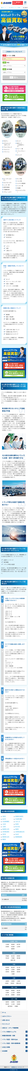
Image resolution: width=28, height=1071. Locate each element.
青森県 (13, 944)
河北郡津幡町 (5, 821)
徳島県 (18, 992)
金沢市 (4, 819)
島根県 (13, 990)
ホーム (4, 1012)
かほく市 (17, 821)
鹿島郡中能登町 (19, 816)
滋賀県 (7, 981)
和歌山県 (18, 983)
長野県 (18, 969)
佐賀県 (13, 1002)
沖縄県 (16, 1006)
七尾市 (4, 826)
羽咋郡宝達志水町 (19, 831)
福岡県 (7, 1002)
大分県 (13, 1004)
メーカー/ (11, 55)
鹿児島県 (10, 1006)
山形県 (18, 946)
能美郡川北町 (5, 829)
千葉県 (13, 958)
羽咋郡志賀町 (5, 831)
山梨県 (13, 969)
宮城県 (7, 946)
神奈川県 (13, 960)
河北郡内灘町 (18, 819)
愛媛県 (13, 994)
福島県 (13, 948)
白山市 (17, 834)
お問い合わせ (6, 1020)
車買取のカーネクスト (17, 1067)
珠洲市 (17, 824)
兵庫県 (6, 983)
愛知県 (18, 971)
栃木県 (13, 956)
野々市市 (17, 826)
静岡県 (13, 971)
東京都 (18, 958)
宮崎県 (18, 1004)
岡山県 (18, 990)
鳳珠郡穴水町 (5, 836)
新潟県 (7, 967)
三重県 (13, 974)
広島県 (7, 992)
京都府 (13, 981)
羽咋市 (4, 834)
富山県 (13, 967)
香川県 (7, 994)
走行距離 (9, 69)
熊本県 (7, 1004)
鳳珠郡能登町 (18, 836)
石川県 (18, 967)
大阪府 (18, 981)
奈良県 (12, 983)
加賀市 (4, 816)
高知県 (18, 994)
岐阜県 (7, 971)
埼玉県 (7, 958)
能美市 (17, 829)
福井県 (7, 969)
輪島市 (4, 839)
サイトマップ (6, 1024)
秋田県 (13, 946)
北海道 (7, 944)
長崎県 (18, 1002)
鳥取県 (7, 990)
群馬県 (18, 956)
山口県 (13, 992)
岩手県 (18, 944)
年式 (8, 62)
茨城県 (7, 956)
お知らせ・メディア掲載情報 (10, 1028)
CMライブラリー (7, 1016)
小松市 (4, 824)
